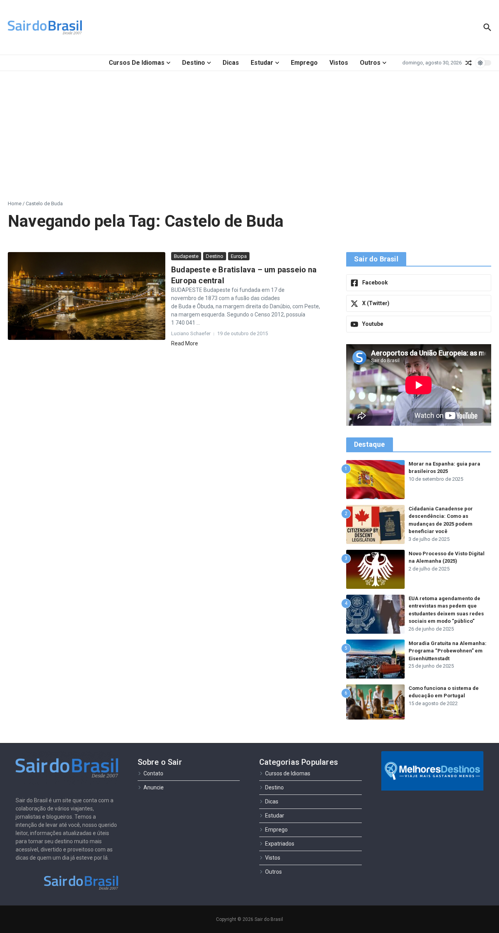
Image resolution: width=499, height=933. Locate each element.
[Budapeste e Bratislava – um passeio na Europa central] (86, 296)
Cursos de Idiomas (137, 62)
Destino (193, 62)
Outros (370, 62)
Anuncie (153, 787)
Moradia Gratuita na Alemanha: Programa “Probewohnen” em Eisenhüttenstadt (448, 650)
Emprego (304, 62)
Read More (184, 343)
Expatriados (279, 844)
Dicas (231, 62)
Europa (239, 256)
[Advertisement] (249, 129)
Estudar (262, 62)
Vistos (338, 62)
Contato (153, 773)
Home (14, 203)
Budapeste (186, 256)
